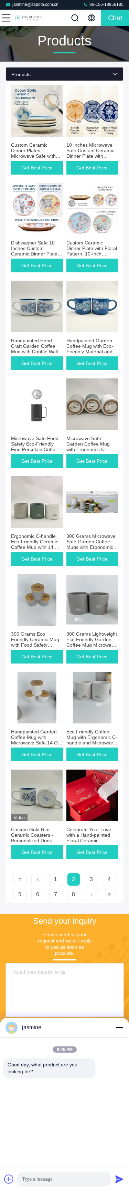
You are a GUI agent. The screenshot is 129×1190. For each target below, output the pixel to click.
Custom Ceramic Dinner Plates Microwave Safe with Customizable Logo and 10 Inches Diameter (37, 156)
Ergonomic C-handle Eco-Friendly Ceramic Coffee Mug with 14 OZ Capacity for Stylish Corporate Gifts (36, 547)
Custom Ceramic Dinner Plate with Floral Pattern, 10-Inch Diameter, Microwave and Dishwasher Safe (91, 254)
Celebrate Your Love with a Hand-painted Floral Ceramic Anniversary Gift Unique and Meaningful (92, 840)
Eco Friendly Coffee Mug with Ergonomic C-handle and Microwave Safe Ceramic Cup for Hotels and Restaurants (92, 742)
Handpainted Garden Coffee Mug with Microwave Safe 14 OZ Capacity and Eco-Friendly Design (36, 742)
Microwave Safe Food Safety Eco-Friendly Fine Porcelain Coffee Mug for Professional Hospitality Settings (34, 449)
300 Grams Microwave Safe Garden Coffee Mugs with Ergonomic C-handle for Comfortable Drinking (91, 547)
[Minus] (119, 1027)
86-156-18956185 (105, 4)
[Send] (119, 1179)
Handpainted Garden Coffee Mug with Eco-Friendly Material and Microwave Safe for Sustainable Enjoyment (91, 351)
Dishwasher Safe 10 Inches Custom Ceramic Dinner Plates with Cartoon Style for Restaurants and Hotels (36, 254)
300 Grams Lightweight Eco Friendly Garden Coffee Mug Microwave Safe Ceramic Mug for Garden (91, 645)
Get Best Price (37, 167)
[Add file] (9, 1179)
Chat (115, 18)
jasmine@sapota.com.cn (35, 4)
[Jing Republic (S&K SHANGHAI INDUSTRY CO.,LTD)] (29, 18)
